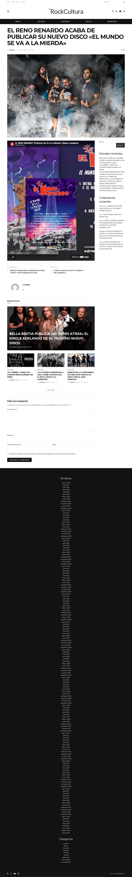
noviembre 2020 (66, 642)
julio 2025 (66, 513)
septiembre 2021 (66, 619)
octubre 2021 (66, 617)
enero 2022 (66, 610)
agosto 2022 (66, 594)
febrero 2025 (66, 524)
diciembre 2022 (66, 585)
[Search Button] (123, 2)
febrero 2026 (66, 497)
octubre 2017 (66, 728)
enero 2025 (66, 527)
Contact (23, 2)
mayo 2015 (66, 796)
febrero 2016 (66, 775)
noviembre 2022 (66, 587)
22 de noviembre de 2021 (26, 50)
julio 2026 (66, 485)
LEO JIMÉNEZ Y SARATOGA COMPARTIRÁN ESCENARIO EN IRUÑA (20, 374)
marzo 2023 (66, 578)
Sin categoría (66, 859)
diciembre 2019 (66, 668)
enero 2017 (66, 749)
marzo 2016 (66, 772)
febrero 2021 (66, 636)
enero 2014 (66, 833)
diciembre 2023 (66, 557)
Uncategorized (66, 862)
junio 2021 (66, 626)
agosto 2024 (66, 538)
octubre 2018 (66, 700)
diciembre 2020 (66, 640)
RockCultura (121, 873)
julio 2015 (66, 791)
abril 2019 (66, 687)
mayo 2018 (66, 712)
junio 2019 (66, 682)
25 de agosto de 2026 (25, 347)
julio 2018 (66, 707)
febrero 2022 (66, 608)
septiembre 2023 (66, 564)
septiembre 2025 (66, 508)
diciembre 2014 (66, 807)
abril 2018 (66, 714)
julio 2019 (66, 680)
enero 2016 (66, 777)
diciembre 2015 (66, 779)
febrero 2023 (66, 580)
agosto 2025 (66, 510)
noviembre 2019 (66, 670)
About (9, 2)
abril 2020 (66, 659)
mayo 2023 (66, 573)
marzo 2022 (66, 605)
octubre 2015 (66, 784)
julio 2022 (66, 596)
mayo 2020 (66, 656)
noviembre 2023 (66, 559)
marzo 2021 (66, 633)
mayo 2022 (66, 601)
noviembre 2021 (66, 615)
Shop (13, 2)
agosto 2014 (66, 816)
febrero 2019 (66, 691)
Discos (88, 21)
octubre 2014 (66, 812)
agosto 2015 (66, 789)
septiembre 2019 (66, 675)
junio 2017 (66, 738)
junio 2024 (66, 543)
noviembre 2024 (66, 531)
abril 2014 (66, 826)
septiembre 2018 (66, 703)
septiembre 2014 (66, 814)
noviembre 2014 (66, 809)
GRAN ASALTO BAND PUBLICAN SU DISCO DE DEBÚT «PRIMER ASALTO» (110, 208)
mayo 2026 (66, 489)
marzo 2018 (66, 717)
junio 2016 (66, 765)
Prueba (66, 855)
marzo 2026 (66, 494)
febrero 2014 (66, 830)
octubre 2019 (66, 673)
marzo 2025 (66, 522)
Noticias (41, 21)
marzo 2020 (66, 661)
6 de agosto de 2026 (22, 380)
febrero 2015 (66, 802)
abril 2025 (66, 520)
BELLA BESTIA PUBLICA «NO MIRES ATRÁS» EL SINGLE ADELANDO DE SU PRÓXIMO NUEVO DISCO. (48, 338)
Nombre (10, 435)
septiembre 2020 (66, 647)
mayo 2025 (66, 517)
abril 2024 (66, 548)
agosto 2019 (66, 677)
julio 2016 (66, 763)
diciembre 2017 (66, 724)
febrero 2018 (66, 719)
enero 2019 (66, 694)
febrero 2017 (66, 747)
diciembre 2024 (66, 529)
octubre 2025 (66, 506)
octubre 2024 (66, 534)
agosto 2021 (66, 622)
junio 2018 (66, 710)
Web (54, 444)
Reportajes (112, 21)
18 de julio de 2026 (52, 382)
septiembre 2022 (66, 591)
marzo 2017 (66, 745)
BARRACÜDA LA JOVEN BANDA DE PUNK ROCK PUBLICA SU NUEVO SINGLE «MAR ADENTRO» (111, 181)
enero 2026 (66, 499)
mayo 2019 (66, 684)
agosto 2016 (66, 761)
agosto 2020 (66, 650)
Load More (51, 390)
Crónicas (66, 843)
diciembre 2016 (66, 751)
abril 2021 (66, 631)
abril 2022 (66, 603)
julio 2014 (66, 819)
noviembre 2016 (66, 754)
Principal (66, 853)
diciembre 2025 (66, 501)
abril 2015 (66, 798)
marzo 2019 (66, 689)
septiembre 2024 (66, 536)
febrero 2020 (66, 663)
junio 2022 (66, 599)
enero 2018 (66, 721)
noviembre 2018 (66, 698)
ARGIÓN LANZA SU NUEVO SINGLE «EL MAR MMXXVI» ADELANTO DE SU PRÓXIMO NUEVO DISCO (111, 188)
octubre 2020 (66, 645)
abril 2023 (66, 575)
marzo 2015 (66, 800)
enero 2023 (66, 582)
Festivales (65, 21)
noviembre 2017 (66, 726)
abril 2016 (66, 770)
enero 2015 (66, 805)
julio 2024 (66, 540)
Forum (17, 2)
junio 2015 (66, 793)
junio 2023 (66, 571)
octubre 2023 (66, 561)
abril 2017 (66, 742)
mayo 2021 (66, 629)
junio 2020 (66, 654)
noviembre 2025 (66, 503)
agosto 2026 (66, 483)
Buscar (101, 142)
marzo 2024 (66, 550)
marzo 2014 (66, 828)
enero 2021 (66, 638)
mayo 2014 (66, 823)
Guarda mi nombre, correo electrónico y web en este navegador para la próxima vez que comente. (42, 454)
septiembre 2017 (66, 731)
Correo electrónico (14, 444)
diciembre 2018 (66, 696)
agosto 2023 (66, 566)
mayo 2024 (66, 545)
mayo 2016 (66, 768)
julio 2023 (66, 568)
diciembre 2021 (66, 612)
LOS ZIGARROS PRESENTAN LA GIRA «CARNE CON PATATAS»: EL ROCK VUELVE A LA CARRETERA (111, 174)
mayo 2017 (66, 740)
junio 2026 (66, 487)
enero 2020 (66, 666)
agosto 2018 (66, 705)
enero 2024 (66, 554)
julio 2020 (66, 652)
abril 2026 (66, 492)
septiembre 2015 (66, 786)
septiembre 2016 (66, 758)
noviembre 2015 (66, 782)
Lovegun (12, 50)
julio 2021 (66, 624)
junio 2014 (66, 821)
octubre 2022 (66, 589)
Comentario (12, 409)
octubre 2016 (66, 756)
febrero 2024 (66, 552)
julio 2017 (66, 735)
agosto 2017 (66, 733)
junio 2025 (66, 515)
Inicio (17, 21)
